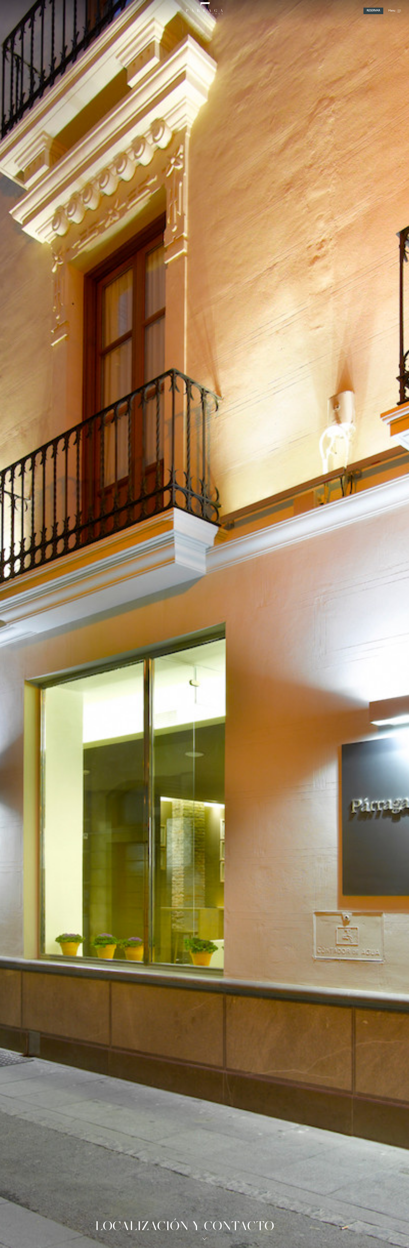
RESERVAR (373, 10)
